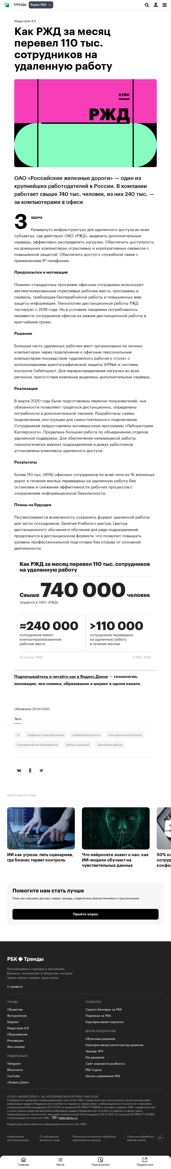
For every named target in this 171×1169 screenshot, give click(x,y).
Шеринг (13, 1021)
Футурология (16, 1015)
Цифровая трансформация (45, 734)
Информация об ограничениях (18, 1137)
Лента (60, 1164)
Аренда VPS (94, 1050)
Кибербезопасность (86, 734)
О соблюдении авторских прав (49, 1137)
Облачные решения (100, 1038)
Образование (17, 1034)
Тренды (20, 4)
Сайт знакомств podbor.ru (105, 1063)
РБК (12, 959)
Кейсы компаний (77, 744)
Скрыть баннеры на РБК (104, 1009)
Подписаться (101, 1164)
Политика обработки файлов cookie (140, 1137)
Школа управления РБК (103, 1075)
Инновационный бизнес (125, 734)
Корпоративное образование (37, 744)
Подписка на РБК (98, 1015)
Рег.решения (95, 1057)
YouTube (13, 1075)
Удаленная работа (109, 744)
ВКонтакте (15, 1069)
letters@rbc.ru (68, 1117)
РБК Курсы (94, 1069)
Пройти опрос (85, 914)
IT (18, 734)
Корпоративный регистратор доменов (114, 1044)
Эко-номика (16, 1046)
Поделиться (145, 1164)
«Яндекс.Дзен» (18, 1082)
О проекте (15, 986)
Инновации (15, 1040)
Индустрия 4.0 (25, 20)
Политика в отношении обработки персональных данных (94, 1137)
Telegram (14, 1063)
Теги (17, 718)
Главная (23, 1164)
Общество (15, 1009)
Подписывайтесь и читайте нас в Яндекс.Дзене (61, 677)
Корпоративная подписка (105, 1021)
